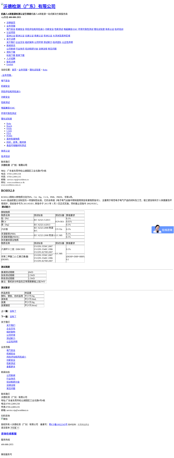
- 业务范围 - (6, 75)
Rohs (45, 70)
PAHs (9, 128)
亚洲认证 (11, 36)
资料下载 (11, 52)
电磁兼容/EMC (71, 29)
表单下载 (20, 55)
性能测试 (58, 29)
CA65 (9, 131)
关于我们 (11, 42)
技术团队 (57, 42)
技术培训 (119, 29)
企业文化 (20, 42)
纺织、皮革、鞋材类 (16, 142)
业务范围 (11, 26)
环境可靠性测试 (85, 29)
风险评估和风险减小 (35, 29)
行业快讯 (20, 49)
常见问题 (52, 49)
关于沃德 (11, 39)
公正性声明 (67, 42)
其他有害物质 (13, 139)
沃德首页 (11, 23)
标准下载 (11, 55)
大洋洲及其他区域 (61, 36)
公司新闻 (11, 49)
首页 (14, 70)
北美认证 (29, 36)
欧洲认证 (20, 36)
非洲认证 (48, 36)
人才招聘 (11, 58)
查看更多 (11, 367)
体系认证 (109, 29)
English (10, 64)
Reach (9, 126)
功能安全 (49, 29)
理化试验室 (99, 29)
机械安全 (20, 29)
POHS (9, 136)
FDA (9, 133)
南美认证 (38, 36)
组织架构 (29, 42)
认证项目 (11, 32)
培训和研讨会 (31, 49)
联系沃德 (11, 62)
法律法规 (43, 49)
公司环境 (38, 42)
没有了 (13, 311)
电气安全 (11, 29)
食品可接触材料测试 (16, 145)
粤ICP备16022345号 (58, 424)
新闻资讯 (11, 45)
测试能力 (48, 42)
